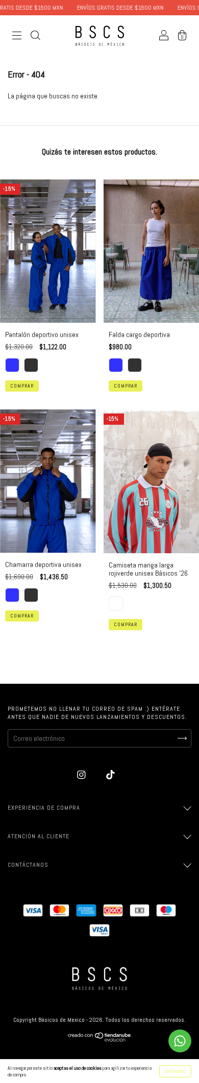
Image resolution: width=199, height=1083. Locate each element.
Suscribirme (99, 276)
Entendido (175, 1071)
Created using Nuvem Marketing (99, 311)
